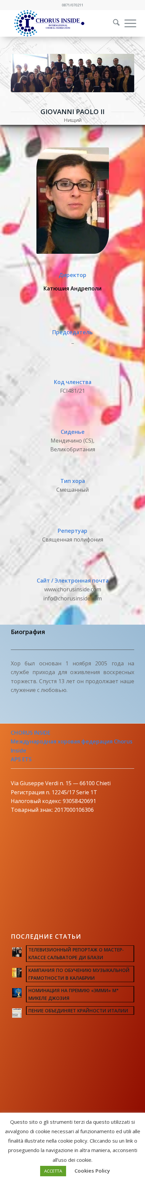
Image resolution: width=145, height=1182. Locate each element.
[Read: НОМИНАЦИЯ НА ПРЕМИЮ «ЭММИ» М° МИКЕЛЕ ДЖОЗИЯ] (17, 993)
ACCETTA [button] (53, 1171)
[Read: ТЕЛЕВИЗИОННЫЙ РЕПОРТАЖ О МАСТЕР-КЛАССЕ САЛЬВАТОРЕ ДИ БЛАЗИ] (17, 952)
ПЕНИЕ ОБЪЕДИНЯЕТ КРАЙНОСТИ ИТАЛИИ (78, 1010)
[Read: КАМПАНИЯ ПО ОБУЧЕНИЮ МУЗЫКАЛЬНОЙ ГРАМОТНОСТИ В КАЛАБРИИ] (17, 973)
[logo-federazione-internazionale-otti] (60, 23)
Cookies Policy (92, 1170)
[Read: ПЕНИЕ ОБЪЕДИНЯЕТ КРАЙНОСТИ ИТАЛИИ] (17, 1013)
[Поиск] (113, 23)
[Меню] (127, 23)
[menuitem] (112, 23)
